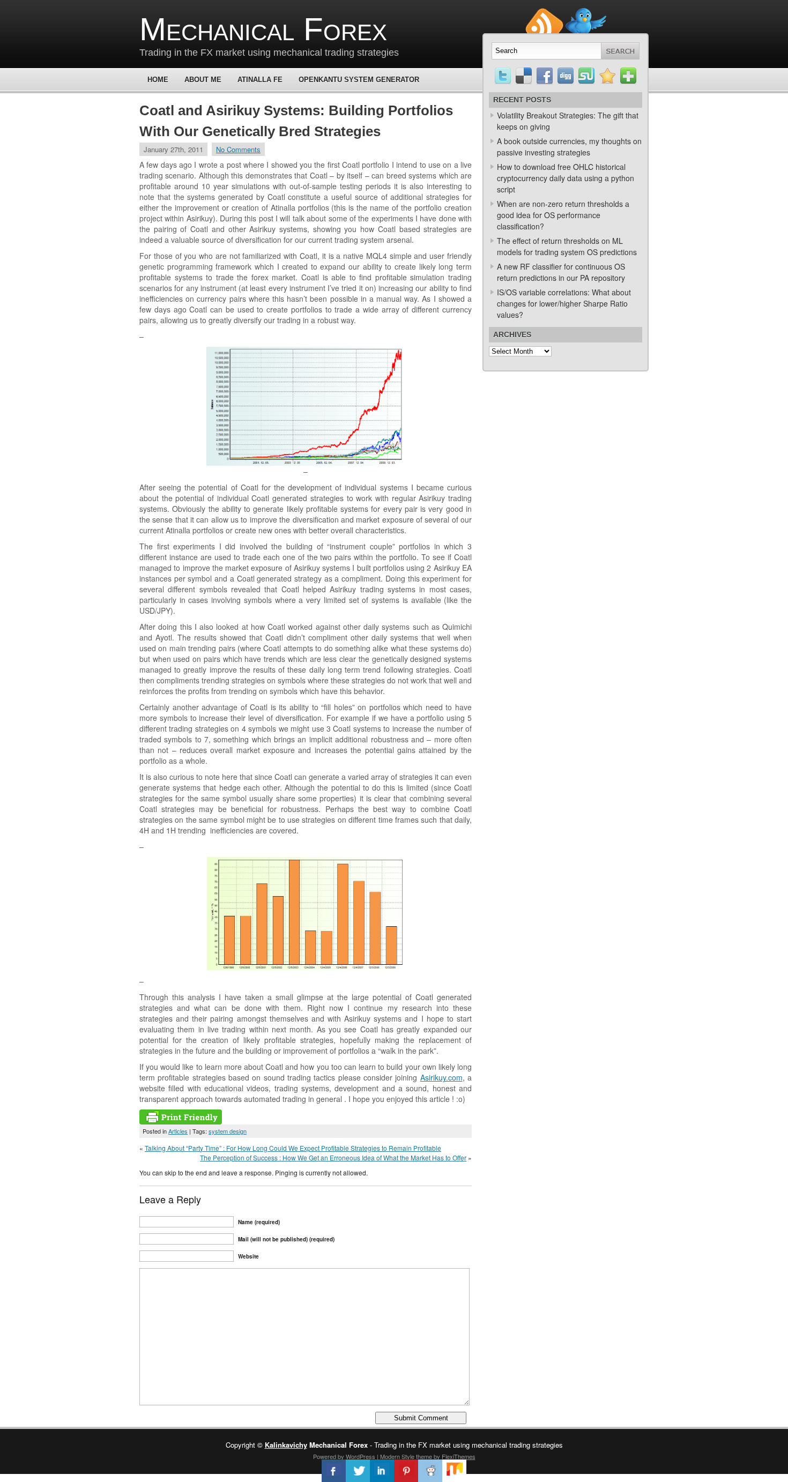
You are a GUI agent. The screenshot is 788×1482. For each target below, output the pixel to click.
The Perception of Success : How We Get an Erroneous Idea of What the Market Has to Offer (333, 1157)
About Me (202, 80)
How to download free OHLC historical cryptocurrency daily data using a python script (565, 178)
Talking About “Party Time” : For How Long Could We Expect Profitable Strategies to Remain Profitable (293, 1147)
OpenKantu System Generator (359, 80)
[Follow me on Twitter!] (586, 12)
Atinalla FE (260, 80)
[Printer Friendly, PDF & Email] (180, 1121)
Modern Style (397, 1456)
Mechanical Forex (263, 29)
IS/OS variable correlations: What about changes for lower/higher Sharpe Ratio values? (564, 303)
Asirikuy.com (441, 1077)
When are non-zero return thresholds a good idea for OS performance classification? (563, 215)
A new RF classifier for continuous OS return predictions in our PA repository (561, 272)
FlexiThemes (458, 1456)
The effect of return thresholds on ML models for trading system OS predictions (567, 246)
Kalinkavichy (286, 1445)
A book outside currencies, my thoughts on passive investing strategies (569, 147)
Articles (178, 1131)
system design (228, 1131)
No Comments (238, 149)
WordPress (360, 1456)
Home (157, 80)
